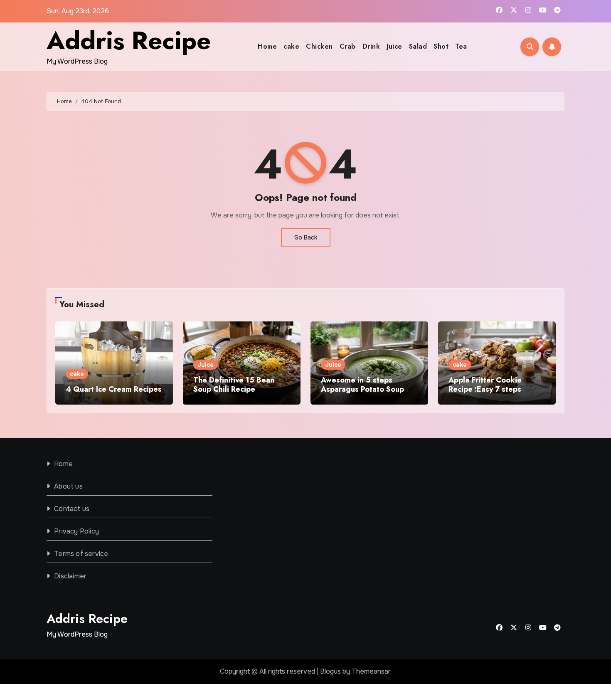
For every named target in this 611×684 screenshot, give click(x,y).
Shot (441, 46)
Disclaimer (70, 576)
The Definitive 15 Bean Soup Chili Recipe (233, 385)
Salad (418, 46)
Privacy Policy (76, 531)
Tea (461, 46)
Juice (394, 46)
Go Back (305, 237)
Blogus (330, 671)
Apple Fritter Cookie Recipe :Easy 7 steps (485, 385)
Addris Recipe (129, 40)
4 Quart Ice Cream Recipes (114, 389)
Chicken (319, 46)
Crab (348, 46)
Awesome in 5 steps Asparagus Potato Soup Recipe (362, 389)
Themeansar (371, 671)
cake (291, 46)
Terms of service (81, 553)
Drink (371, 46)
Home (267, 46)
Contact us (71, 508)
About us (68, 486)
